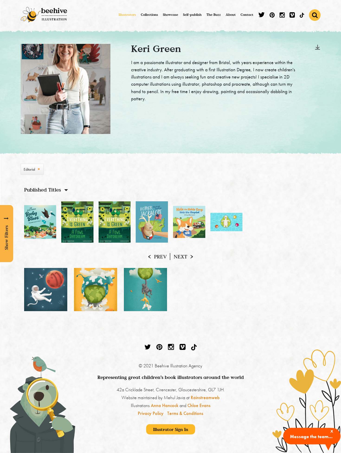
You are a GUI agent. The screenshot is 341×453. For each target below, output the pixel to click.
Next (180, 256)
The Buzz (213, 14)
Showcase (170, 14)
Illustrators (127, 14)
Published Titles (42, 189)
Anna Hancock (164, 405)
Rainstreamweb (205, 397)
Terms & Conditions (185, 413)
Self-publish (192, 14)
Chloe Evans (198, 405)
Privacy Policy (151, 413)
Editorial (29, 169)
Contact (247, 14)
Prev (160, 256)
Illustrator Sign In (170, 429)
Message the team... (311, 436)
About (231, 14)
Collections (149, 14)
